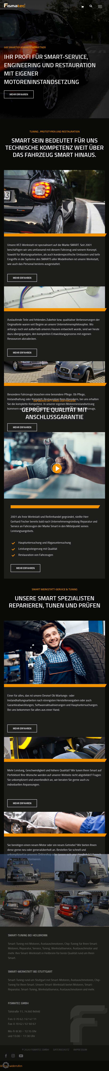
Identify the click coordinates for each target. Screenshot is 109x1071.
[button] (6, 1065)
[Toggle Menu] (99, 6)
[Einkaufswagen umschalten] (82, 6)
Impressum (80, 1049)
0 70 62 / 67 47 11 (25, 1019)
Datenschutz (61, 1049)
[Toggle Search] (91, 6)
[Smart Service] (54, 622)
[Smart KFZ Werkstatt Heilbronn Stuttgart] (54, 171)
